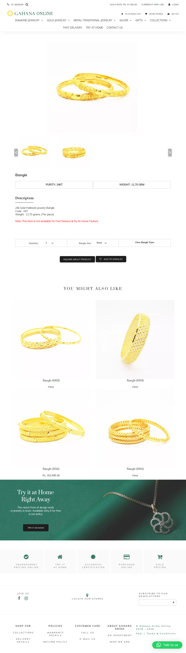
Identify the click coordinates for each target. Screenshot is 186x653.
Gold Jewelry (56, 20)
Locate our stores (87, 598)
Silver (124, 20)
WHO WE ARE (120, 641)
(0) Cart (175, 14)
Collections (158, 20)
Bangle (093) (135, 380)
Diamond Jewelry (27, 20)
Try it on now (36, 527)
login (175, 4)
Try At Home (94, 27)
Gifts (139, 20)
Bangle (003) (51, 380)
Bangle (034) (51, 469)
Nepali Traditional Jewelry (93, 20)
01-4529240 (17, 4)
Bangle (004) (135, 469)
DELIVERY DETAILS (23, 640)
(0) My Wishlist (156, 14)
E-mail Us (88, 639)
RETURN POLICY (55, 641)
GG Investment (120, 635)
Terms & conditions (161, 633)
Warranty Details (55, 634)
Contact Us (115, 27)
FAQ (139, 633)
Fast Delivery (72, 27)
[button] (167, 645)
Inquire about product (77, 259)
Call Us (87, 632)
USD (161, 4)
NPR (156, 4)
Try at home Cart (133, 14)
